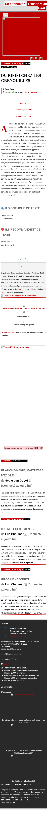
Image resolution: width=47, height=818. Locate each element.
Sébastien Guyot (16, 480)
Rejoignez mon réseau (18, 636)
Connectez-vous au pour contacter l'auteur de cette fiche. (23, 308)
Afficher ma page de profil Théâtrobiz (20, 296)
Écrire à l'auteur (23, 103)
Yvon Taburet (10, 89)
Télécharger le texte (23, 110)
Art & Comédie (30, 92)
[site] (20, 289)
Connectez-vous (8, 332)
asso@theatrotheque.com (11, 654)
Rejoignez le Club (8, 802)
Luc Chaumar (14, 534)
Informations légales (9, 659)
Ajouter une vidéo (23, 116)
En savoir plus (7, 687)
